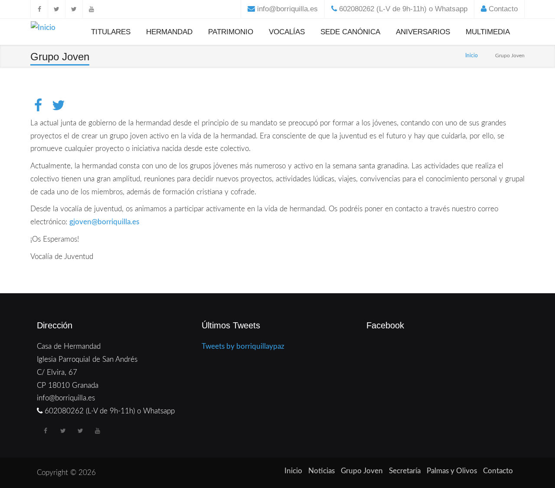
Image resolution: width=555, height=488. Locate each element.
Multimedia (488, 32)
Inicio (471, 55)
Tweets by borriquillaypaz (243, 346)
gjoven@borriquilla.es (104, 222)
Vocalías (287, 32)
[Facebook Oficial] (39, 9)
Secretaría (405, 471)
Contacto (503, 9)
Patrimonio (230, 32)
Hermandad (169, 32)
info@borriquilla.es (287, 9)
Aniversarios (423, 32)
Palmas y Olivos (452, 471)
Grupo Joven (362, 471)
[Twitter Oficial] (56, 9)
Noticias (321, 471)
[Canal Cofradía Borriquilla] (91, 9)
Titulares (111, 32)
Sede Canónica (350, 32)
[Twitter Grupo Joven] (73, 9)
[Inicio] (43, 29)
